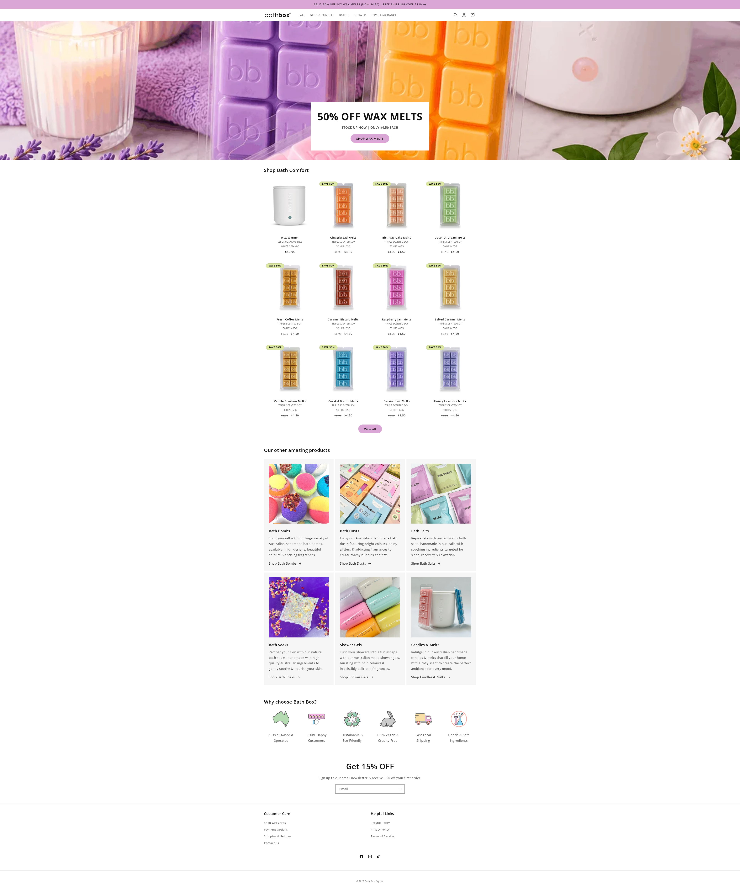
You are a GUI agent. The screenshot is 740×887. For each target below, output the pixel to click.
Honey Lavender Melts (450, 401)
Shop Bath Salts (423, 563)
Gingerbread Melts (343, 237)
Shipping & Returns (277, 836)
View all (370, 429)
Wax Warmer (290, 237)
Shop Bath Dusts (353, 563)
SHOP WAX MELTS (369, 138)
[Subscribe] (400, 789)
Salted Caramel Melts (450, 319)
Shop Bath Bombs (283, 563)
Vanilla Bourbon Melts (290, 401)
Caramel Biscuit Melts (343, 319)
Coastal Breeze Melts (343, 401)
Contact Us (271, 843)
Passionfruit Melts (397, 401)
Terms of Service (382, 836)
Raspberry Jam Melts (396, 319)
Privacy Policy (380, 829)
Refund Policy (380, 823)
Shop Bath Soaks (282, 677)
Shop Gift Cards (275, 823)
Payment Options (276, 829)
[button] (344, 15)
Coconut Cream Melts (450, 237)
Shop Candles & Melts (428, 677)
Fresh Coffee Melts (290, 319)
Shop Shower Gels (354, 677)
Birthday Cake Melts (396, 237)
